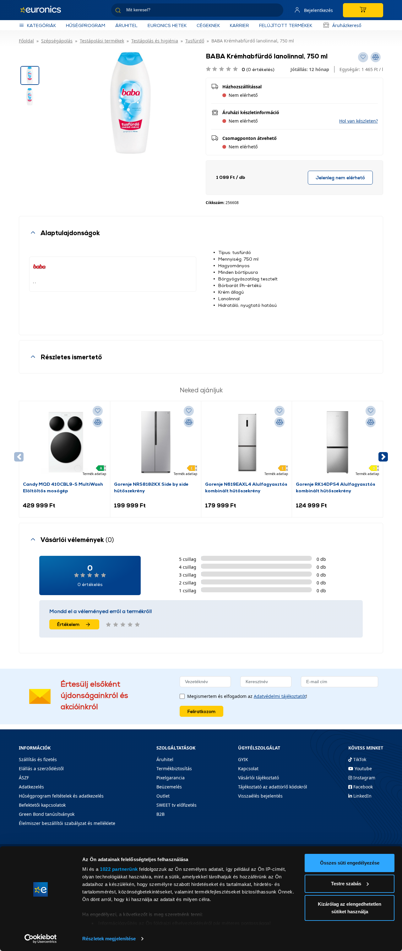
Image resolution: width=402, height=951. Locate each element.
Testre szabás (346, 883)
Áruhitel (126, 25)
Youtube (362, 768)
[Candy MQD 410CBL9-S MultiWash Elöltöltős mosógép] (64, 442)
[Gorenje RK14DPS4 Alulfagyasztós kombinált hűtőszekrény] (337, 442)
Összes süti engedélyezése (349, 862)
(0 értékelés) (258, 69)
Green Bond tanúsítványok (46, 814)
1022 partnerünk (119, 869)
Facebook (362, 787)
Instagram (363, 778)
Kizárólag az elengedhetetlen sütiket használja (349, 907)
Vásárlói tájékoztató (258, 778)
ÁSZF (24, 778)
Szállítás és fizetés (38, 759)
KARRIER (239, 25)
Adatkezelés (31, 787)
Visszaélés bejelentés (260, 796)
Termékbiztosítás (174, 768)
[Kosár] (363, 10)
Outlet (163, 796)
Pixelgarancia (170, 778)
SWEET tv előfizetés (176, 805)
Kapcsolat (248, 768)
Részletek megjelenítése (109, 938)
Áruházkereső (346, 25)
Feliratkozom (201, 711)
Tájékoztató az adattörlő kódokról (272, 787)
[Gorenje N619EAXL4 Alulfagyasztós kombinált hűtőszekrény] (246, 442)
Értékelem (68, 624)
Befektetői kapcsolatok (42, 805)
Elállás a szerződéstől (41, 768)
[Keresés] (276, 11)
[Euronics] (44, 10)
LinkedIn (362, 796)
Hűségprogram (85, 25)
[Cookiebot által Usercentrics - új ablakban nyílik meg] (40, 938)
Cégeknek (208, 25)
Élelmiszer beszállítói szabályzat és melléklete (67, 823)
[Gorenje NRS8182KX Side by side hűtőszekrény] (155, 442)
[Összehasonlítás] (98, 422)
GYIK (243, 759)
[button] (358, 121)
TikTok (359, 759)
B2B (160, 814)
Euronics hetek (167, 25)
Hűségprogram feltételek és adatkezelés (61, 796)
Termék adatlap (94, 474)
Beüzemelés (169, 787)
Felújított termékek (285, 25)
